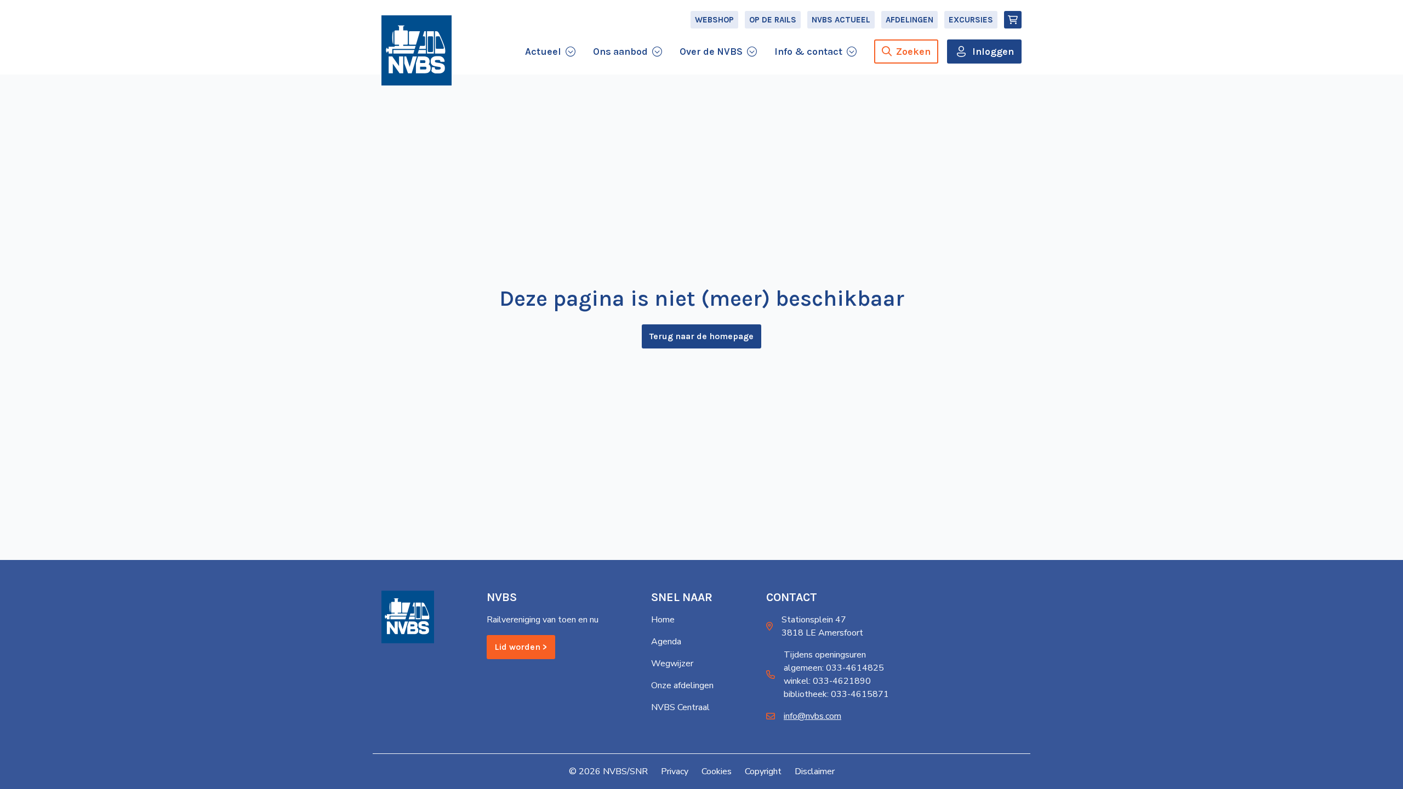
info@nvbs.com (812, 716)
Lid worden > (520, 647)
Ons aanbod (620, 51)
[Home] (416, 50)
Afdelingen (909, 20)
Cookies (717, 771)
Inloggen (993, 51)
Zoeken (913, 51)
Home (663, 620)
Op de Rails (772, 20)
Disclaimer (815, 771)
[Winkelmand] (1013, 19)
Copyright (763, 771)
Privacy (674, 771)
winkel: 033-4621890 (827, 681)
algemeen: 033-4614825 (834, 668)
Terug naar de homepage (701, 336)
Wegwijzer (672, 664)
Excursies (971, 20)
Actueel (543, 51)
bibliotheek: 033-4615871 (836, 694)
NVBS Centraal (680, 707)
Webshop (714, 20)
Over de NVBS (711, 51)
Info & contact (808, 51)
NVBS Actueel (841, 20)
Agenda (666, 642)
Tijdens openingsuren (825, 655)
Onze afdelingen (682, 685)
